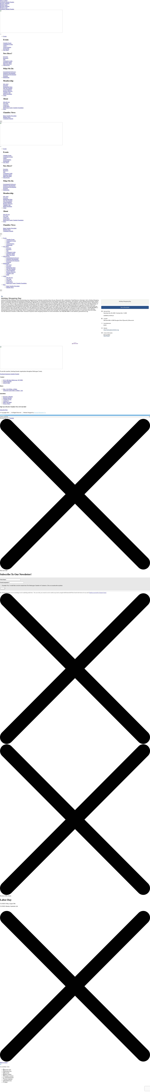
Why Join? (9, 265)
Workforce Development (12, 259)
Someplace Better (10, 253)
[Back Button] (2, 296)
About (4, 95)
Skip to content (3, 0)
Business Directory (11, 272)
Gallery (8, 242)
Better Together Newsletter (13, 286)
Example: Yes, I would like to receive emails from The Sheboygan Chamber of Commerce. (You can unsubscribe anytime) (32, 585)
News (4, 109)
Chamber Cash (10, 273)
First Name (3, 579)
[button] (0, 1064)
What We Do (6, 65)
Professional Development (12, 260)
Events (4, 36)
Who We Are (9, 277)
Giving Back (9, 282)
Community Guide (10, 252)
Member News (10, 287)
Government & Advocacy (12, 258)
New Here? (6, 50)
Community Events (11, 241)
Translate (11, 418)
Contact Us (9, 280)
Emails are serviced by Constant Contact (97, 592)
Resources (8, 249)
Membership (6, 77)
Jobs (7, 250)
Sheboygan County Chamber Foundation (16, 283)
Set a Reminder (125, 307)
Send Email (107, 336)
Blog (4, 284)
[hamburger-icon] (0, 146)
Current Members (10, 270)
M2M (7, 274)
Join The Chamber (10, 269)
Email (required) (4, 582)
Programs (8, 262)
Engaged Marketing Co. (40, 412)
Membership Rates (10, 267)
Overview (8, 248)
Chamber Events (10, 239)
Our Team (8, 279)
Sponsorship (9, 245)
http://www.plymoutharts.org (111, 330)
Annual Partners (10, 243)
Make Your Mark (10, 255)
